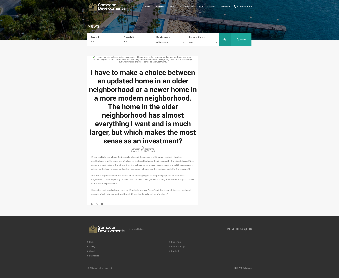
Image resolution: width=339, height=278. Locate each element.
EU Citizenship (186, 6)
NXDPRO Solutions (243, 268)
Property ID (129, 37)
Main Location (163, 37)
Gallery (172, 6)
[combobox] (169, 43)
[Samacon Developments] (107, 9)
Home (147, 6)
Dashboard (225, 6)
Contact (211, 6)
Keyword (95, 37)
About (200, 6)
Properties (159, 6)
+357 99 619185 (244, 7)
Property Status (197, 37)
